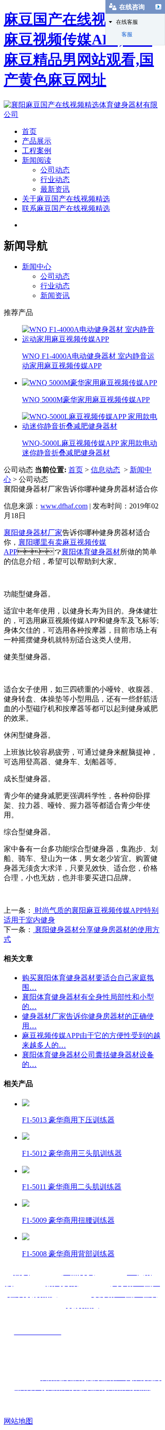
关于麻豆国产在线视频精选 (66, 199)
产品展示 (36, 141)
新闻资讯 (55, 295)
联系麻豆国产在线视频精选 (66, 208)
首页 (29, 131)
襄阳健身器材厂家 (33, 532)
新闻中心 (36, 267)
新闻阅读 (36, 160)
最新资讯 (55, 189)
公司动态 (55, 170)
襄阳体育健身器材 (90, 552)
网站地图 (18, 1421)
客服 (126, 34)
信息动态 (105, 470)
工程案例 (36, 151)
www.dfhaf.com (64, 506)
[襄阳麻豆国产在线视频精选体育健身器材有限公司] (82, 114)
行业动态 (55, 179)
